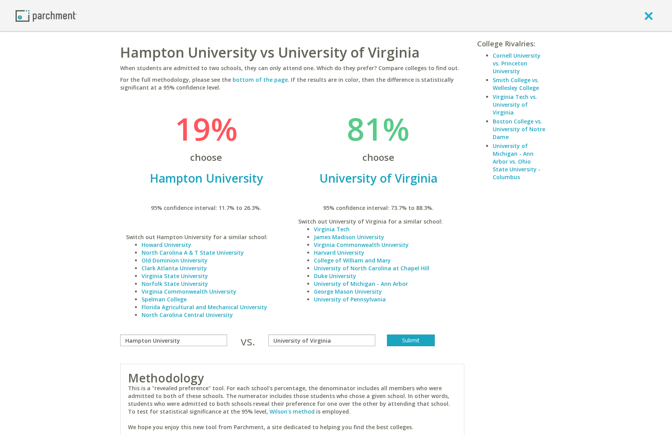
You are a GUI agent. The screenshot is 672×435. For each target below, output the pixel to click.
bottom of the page (260, 79)
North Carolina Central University (187, 315)
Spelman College (164, 299)
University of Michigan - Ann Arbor (361, 283)
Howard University (166, 244)
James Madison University (349, 237)
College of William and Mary (352, 260)
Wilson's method (292, 411)
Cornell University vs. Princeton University (517, 63)
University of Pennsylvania (350, 299)
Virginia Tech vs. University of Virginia (515, 104)
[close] (648, 15)
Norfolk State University (175, 283)
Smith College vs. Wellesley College (516, 84)
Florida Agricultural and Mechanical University (204, 307)
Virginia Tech (332, 229)
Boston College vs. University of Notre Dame (519, 129)
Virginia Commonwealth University (189, 291)
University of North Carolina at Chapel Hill (371, 268)
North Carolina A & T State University (193, 252)
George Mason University (348, 291)
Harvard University (339, 252)
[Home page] (46, 15)
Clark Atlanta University (174, 268)
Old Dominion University (175, 260)
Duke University (335, 276)
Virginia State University (175, 276)
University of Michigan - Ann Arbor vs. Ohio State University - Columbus (517, 161)
